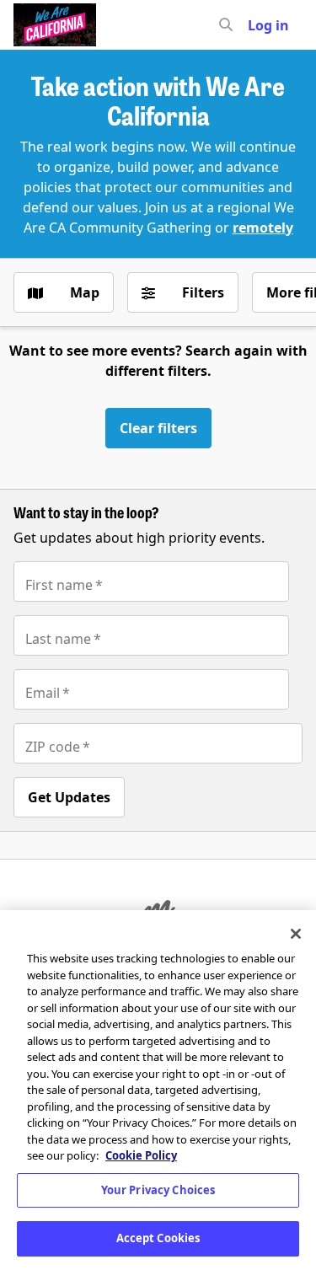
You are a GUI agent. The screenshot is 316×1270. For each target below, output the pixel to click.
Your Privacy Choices (158, 1190)
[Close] (295, 933)
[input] (256, 25)
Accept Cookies (158, 1238)
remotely (263, 227)
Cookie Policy (141, 1155)
